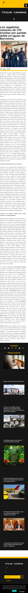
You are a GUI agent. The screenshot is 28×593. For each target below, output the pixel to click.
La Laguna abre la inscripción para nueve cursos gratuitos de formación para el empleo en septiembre (14, 544)
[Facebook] (3, 1)
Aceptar (14, 590)
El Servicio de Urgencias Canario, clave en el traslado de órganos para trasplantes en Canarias (13, 513)
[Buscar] (22, 576)
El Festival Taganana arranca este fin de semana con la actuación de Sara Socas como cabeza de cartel (13, 480)
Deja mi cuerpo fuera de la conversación (14, 381)
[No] (26, 588)
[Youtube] (3, 3)
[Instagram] (4, 1)
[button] (26, 5)
